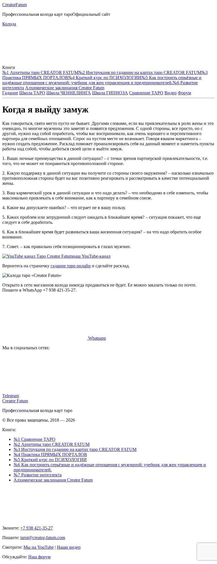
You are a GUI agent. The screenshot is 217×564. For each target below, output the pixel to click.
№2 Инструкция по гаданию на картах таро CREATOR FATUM (139, 72)
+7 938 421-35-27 (36, 528)
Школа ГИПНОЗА (110, 92)
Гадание (10, 92)
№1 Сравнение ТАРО (34, 439)
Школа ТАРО (32, 92)
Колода (9, 23)
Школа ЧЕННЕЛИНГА (68, 92)
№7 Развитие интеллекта (38, 474)
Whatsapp (96, 338)
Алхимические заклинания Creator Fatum (64, 87)
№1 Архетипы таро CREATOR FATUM (40, 72)
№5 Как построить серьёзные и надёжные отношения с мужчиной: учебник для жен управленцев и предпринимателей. (101, 80)
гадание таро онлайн (71, 265)
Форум (184, 92)
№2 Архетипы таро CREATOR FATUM (52, 444)
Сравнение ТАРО (146, 92)
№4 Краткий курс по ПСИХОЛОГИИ (104, 77)
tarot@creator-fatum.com (42, 537)
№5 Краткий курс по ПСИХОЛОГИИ (50, 459)
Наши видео (69, 547)
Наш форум (39, 556)
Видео (170, 92)
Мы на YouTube (38, 547)
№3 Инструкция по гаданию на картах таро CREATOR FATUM (75, 449)
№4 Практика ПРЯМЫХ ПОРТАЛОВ (50, 454)
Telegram (10, 395)
